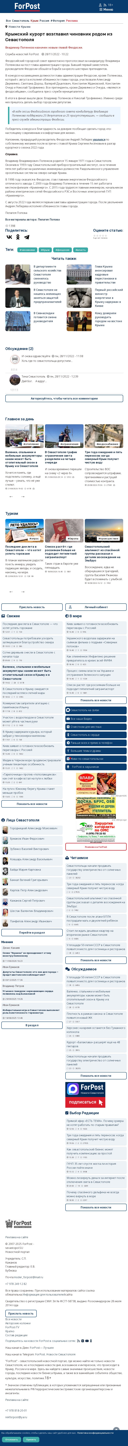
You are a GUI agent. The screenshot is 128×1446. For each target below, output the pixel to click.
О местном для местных (86, 726)
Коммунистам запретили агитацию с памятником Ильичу (26, 705)
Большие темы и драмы (86, 750)
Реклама (72, 20)
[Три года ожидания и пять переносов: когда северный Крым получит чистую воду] (104, 426)
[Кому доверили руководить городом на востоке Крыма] (79, 313)
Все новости (13, 1319)
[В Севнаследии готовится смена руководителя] (17, 313)
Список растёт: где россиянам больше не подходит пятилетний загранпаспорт (60, 552)
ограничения (70, 444)
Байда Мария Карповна (25, 869)
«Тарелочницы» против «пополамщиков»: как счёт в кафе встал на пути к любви (30, 776)
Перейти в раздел (32, 932)
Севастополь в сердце (85, 734)
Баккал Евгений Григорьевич (29, 880)
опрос (35, 538)
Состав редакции (16, 1335)
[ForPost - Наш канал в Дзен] (93, 1341)
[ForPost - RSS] (78, 1341)
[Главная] (27, 5)
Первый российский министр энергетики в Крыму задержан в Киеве (109, 298)
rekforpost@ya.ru (16, 1417)
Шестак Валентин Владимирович (31, 911)
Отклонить (11, 1439)
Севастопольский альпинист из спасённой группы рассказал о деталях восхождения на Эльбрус (102, 553)
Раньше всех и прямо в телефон (91, 742)
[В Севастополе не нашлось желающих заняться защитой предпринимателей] (17, 290)
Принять (31, 1439)
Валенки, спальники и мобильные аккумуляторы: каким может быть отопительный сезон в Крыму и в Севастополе (23, 459)
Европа (74, 538)
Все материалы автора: (32, 219)
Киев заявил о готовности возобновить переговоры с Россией (28, 748)
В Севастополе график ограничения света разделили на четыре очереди (61, 457)
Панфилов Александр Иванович (31, 921)
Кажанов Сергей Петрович (27, 900)
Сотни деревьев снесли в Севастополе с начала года (29, 654)
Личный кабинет (96, 607)
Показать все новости (32, 804)
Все (8, 20)
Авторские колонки (17, 1323)
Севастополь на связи (84, 710)
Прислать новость (32, 607)
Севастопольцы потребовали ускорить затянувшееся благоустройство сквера (28, 640)
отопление (32, 444)
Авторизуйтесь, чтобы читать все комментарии (64, 398)
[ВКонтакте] (9, 237)
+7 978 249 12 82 (16, 1284)
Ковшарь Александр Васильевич (31, 859)
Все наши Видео (81, 718)
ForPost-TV (12, 1327)
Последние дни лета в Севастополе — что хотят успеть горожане (23, 550)
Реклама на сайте (16, 1237)
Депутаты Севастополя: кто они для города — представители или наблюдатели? (30, 973)
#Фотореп (57, 20)
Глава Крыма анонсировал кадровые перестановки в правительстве (106, 274)
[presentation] (11, 496)
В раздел (32, 1025)
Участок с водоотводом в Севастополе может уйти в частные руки (28, 719)
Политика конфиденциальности (95, 1432)
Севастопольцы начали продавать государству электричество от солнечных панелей (94, 870)
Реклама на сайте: (17, 1400)
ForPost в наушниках (85, 766)
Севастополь (20, 20)
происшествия (109, 538)
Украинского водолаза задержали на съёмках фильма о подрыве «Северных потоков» (92, 642)
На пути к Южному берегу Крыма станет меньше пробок (29, 791)
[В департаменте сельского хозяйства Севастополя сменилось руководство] (17, 266)
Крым (34, 20)
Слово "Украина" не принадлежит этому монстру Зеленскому (27, 954)
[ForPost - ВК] (83, 1341)
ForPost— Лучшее (42, 1348)
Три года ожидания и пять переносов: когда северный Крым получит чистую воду (103, 457)
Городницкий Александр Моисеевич (33, 828)
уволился (99, 139)
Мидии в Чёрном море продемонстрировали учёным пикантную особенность (32, 762)
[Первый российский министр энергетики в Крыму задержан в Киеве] (79, 290)
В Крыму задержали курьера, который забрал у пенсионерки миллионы (27, 734)
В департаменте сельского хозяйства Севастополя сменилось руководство (47, 274)
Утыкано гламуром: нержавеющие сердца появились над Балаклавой (28, 992)
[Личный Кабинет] (100, 5)
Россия (44, 20)
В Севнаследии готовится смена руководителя (45, 317)
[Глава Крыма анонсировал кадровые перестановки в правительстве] (79, 266)
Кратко (9, 1331)
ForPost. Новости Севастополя (55, 1354)
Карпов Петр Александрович (29, 890)
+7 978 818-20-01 (16, 1410)
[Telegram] (27, 237)
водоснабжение (108, 444)
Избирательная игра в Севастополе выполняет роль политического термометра (31, 1011)
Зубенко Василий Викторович (29, 849)
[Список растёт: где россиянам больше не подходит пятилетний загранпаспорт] (64, 521)
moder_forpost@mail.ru (28, 1277)
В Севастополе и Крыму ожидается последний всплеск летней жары (25, 691)
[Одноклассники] (18, 237)
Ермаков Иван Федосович (27, 838)
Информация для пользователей (43, 1294)
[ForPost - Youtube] (87, 1341)
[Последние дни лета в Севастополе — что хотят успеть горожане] (24, 521)
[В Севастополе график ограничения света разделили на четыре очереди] (64, 426)
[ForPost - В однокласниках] (90, 1341)
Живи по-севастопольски (87, 758)
